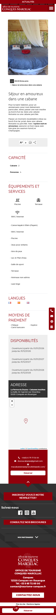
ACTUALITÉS (28, 2)
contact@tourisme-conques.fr (28, 586)
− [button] (12, 405)
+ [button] (12, 401)
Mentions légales (33, 604)
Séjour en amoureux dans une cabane (27, 85)
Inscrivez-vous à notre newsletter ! (28, 496)
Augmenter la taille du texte (21, 142)
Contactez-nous (28, 595)
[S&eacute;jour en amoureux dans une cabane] (26, 421)
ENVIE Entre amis (21, 81)
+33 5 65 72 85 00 (30, 583)
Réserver (28, 473)
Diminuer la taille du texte (26, 142)
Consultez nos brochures (28, 522)
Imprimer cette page (30, 142)
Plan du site (20, 604)
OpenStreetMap (32, 448)
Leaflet (22, 448)
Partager (35, 142)
